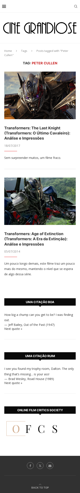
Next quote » (13, 329)
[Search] (76, 6)
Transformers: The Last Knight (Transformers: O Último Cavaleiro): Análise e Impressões (37, 133)
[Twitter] (40, 465)
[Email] (50, 465)
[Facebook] (30, 465)
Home (8, 51)
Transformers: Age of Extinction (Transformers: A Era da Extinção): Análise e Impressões (35, 239)
